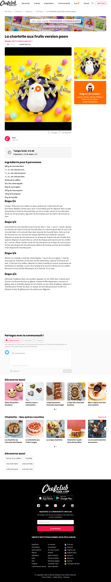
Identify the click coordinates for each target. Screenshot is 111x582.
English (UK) (71, 550)
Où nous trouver (53, 550)
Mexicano (70, 558)
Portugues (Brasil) (73, 564)
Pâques (34, 553)
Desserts (18, 11)
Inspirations (49, 3)
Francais (70, 544)
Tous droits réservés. (68, 575)
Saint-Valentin (36, 550)
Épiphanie (35, 544)
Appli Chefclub (53, 555)
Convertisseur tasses (39, 566)
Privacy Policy (46, 577)
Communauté (64, 3)
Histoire (50, 553)
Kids (33, 561)
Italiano (69, 561)
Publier (67, 371)
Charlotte (39, 11)
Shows (86, 3)
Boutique (101, 3)
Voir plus (102, 417)
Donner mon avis (25, 44)
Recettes (26, 3)
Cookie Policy (57, 577)
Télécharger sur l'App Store (46, 498)
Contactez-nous (53, 564)
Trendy (37, 3)
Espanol (70, 555)
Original (34, 564)
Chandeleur (36, 547)
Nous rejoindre (53, 566)
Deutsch (70, 547)
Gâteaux (29, 11)
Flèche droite (106, 391)
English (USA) (71, 553)
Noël (33, 558)
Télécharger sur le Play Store (64, 498)
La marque (51, 544)
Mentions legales (54, 561)
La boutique (52, 547)
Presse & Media (53, 558)
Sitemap (66, 577)
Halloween (35, 555)
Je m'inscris (56, 529)
